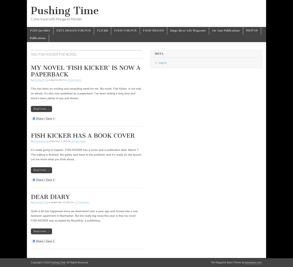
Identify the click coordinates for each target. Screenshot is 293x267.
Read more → (41, 108)
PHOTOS (252, 30)
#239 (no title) (40, 30)
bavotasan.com (253, 262)
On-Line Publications (226, 30)
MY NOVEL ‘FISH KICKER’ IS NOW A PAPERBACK (86, 71)
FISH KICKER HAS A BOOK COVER (83, 135)
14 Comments (73, 79)
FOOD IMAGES (153, 30)
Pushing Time (65, 11)
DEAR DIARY (50, 197)
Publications (38, 38)
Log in (162, 62)
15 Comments (81, 202)
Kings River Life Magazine (188, 30)
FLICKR (102, 30)
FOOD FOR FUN (125, 30)
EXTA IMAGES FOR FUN (73, 30)
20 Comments (78, 141)
